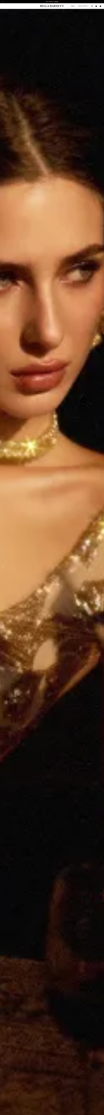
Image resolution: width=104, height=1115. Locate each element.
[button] (92, 6)
